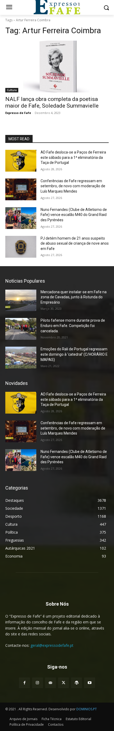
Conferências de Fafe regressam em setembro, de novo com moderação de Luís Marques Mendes (73, 186)
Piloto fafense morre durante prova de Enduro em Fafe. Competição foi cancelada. (73, 325)
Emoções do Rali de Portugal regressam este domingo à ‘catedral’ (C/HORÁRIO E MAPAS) (74, 354)
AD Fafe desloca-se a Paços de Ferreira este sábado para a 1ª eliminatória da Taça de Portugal (73, 157)
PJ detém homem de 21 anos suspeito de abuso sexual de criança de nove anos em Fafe (75, 243)
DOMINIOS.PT (86, 709)
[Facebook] (24, 683)
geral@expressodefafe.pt (51, 645)
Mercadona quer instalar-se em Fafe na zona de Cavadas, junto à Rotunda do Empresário (74, 297)
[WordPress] (76, 683)
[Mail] (50, 683)
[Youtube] (89, 683)
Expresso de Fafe (18, 113)
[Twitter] (63, 683)
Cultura (12, 90)
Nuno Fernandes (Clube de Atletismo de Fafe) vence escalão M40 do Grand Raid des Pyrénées (74, 214)
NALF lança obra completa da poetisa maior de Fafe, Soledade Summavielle (52, 102)
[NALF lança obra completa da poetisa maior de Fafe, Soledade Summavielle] (57, 66)
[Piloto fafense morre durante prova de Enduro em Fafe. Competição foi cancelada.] (20, 329)
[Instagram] (37, 683)
